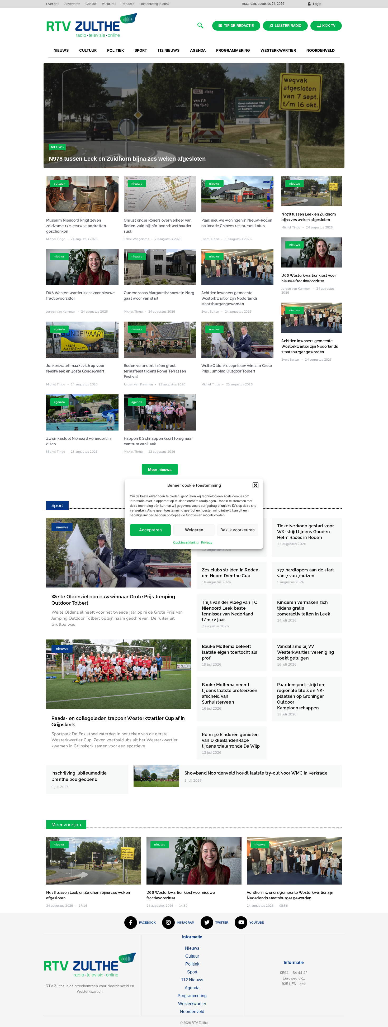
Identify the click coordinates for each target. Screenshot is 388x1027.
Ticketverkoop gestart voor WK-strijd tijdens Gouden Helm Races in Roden (305, 531)
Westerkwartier (192, 1003)
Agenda (192, 988)
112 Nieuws (192, 980)
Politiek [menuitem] (115, 50)
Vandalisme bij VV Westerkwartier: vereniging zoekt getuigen (305, 652)
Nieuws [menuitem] (61, 50)
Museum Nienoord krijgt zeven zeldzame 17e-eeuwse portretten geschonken (76, 225)
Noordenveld (192, 1011)
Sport (192, 972)
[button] (255, 485)
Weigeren (194, 529)
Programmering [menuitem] (233, 50)
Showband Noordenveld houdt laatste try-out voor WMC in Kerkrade (256, 773)
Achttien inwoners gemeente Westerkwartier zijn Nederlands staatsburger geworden (229, 298)
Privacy (206, 542)
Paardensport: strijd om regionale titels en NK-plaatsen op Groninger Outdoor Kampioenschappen (301, 696)
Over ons (52, 4)
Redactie (127, 4)
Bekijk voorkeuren (237, 529)
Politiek (192, 964)
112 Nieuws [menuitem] (168, 50)
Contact (91, 4)
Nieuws (57, 147)
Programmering (192, 995)
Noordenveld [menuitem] (320, 50)
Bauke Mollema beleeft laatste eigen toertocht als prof (229, 652)
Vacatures (109, 4)
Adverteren (72, 4)
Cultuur (192, 956)
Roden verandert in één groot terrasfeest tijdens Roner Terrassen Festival (155, 371)
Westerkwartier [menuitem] (278, 50)
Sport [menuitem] (141, 50)
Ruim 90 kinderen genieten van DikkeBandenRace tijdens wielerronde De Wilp (231, 740)
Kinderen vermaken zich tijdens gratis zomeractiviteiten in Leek (303, 608)
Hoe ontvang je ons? (154, 4)
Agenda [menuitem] (198, 50)
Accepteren (150, 529)
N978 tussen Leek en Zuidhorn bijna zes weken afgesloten (127, 158)
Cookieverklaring (185, 542)
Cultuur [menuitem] (88, 50)
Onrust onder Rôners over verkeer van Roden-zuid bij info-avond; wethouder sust (158, 225)
